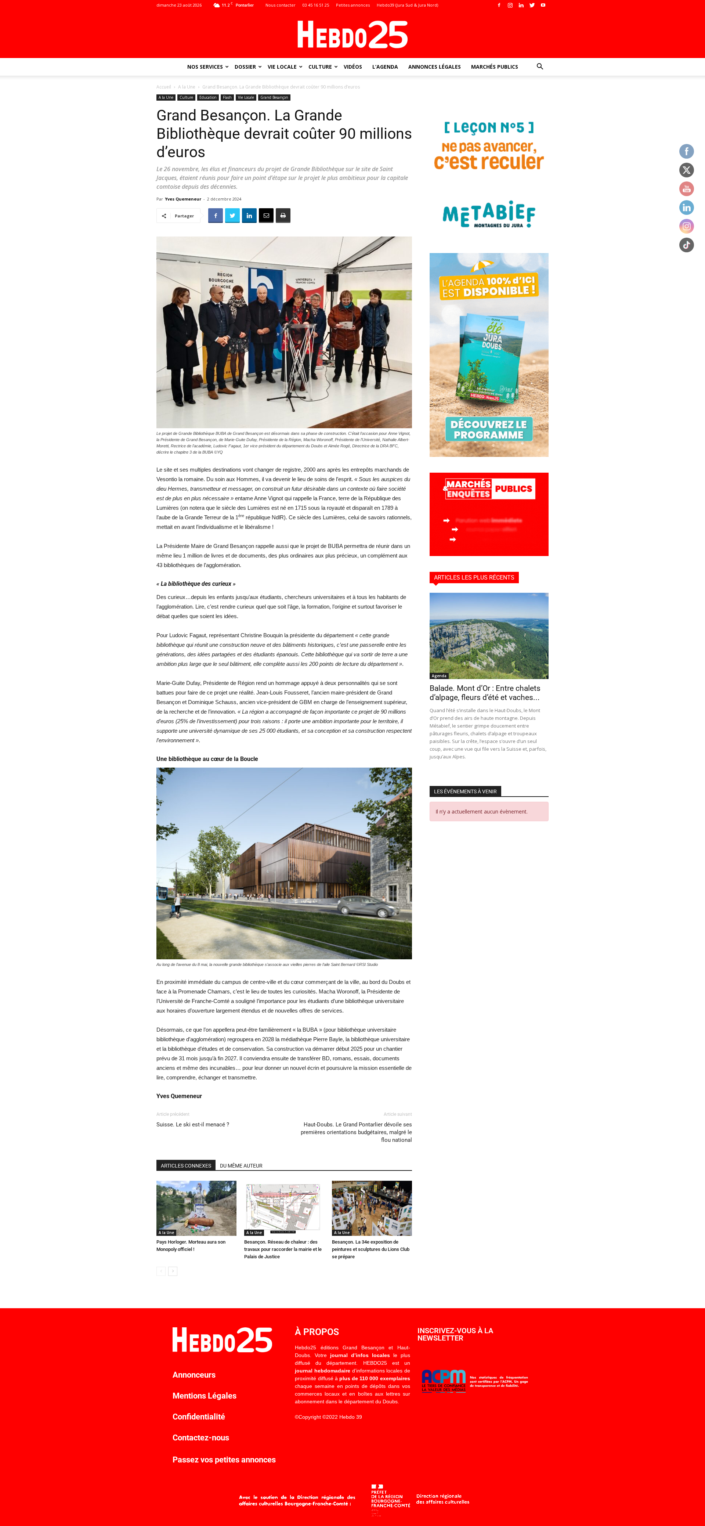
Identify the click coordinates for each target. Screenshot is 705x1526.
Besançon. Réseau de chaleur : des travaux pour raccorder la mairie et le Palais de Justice (283, 1249)
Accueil (163, 87)
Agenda (439, 675)
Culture (320, 66)
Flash (227, 97)
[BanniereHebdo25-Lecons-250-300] (489, 235)
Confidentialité (199, 1416)
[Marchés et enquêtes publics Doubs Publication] (489, 554)
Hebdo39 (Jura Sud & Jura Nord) (407, 5)
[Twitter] (532, 5)
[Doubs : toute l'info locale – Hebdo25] (352, 34)
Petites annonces (353, 5)
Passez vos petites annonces (224, 1459)
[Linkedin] (521, 5)
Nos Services (205, 66)
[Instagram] (510, 5)
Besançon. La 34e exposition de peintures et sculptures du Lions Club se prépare (370, 1249)
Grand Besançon (274, 97)
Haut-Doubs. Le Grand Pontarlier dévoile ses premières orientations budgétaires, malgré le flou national (356, 1132)
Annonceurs (194, 1374)
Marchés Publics (494, 66)
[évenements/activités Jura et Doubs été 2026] (489, 454)
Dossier (245, 66)
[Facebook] (499, 5)
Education (208, 97)
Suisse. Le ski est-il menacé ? (192, 1124)
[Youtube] (543, 5)
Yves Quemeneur (183, 199)
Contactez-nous (201, 1437)
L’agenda (385, 66)
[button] (540, 67)
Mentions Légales (204, 1395)
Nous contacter (280, 5)
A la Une (186, 87)
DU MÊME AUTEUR (241, 1166)
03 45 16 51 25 (316, 5)
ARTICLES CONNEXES (186, 1166)
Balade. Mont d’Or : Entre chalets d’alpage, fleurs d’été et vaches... (485, 693)
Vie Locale (282, 66)
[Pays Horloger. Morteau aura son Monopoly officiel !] (196, 1208)
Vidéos (353, 66)
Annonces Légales (434, 66)
